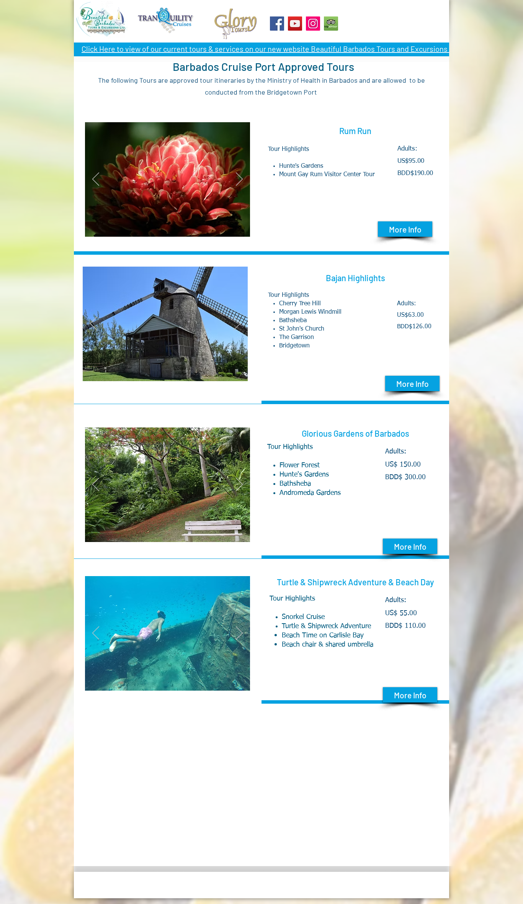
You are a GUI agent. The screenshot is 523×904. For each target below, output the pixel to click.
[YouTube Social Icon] (295, 23)
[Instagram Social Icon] (313, 23)
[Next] (237, 324)
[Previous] (93, 324)
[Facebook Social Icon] (277, 23)
